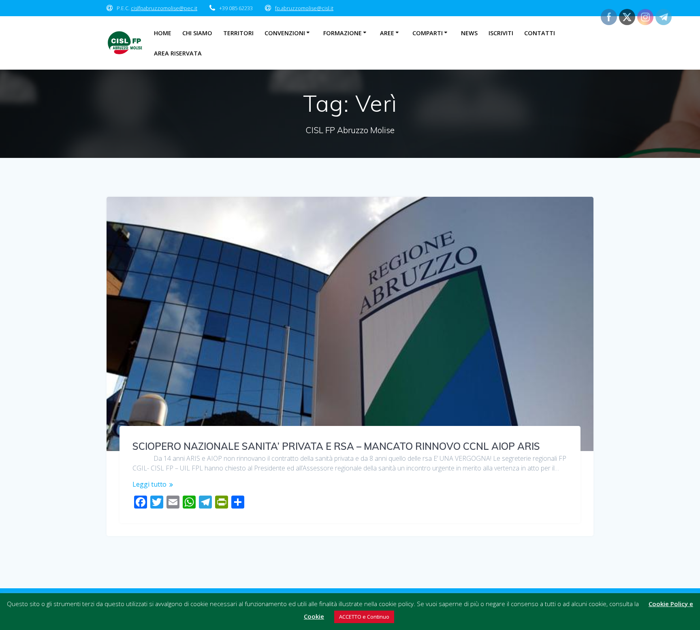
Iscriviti (501, 33)
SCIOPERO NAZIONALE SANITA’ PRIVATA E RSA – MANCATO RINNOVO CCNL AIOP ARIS (336, 446)
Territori (238, 33)
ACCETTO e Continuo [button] (364, 616)
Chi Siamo (197, 33)
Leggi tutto (149, 484)
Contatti (539, 33)
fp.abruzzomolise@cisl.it (304, 8)
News (469, 33)
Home (162, 33)
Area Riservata (178, 53)
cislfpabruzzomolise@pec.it (164, 8)
